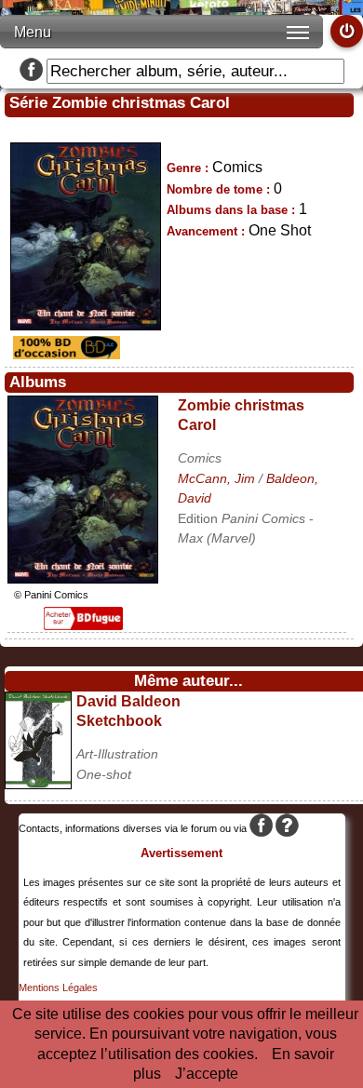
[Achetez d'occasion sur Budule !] (64, 354)
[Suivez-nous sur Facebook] (31, 71)
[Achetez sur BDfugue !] (83, 625)
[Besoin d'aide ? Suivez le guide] (287, 828)
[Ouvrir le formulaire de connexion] (346, 31)
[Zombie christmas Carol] (82, 578)
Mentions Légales (58, 987)
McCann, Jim (216, 478)
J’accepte (206, 1073)
